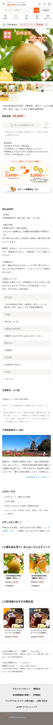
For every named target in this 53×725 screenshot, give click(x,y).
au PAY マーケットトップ (26, 707)
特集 (37, 18)
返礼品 (5, 18)
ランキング (16, 18)
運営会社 (36, 689)
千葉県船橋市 (11, 25)
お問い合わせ (42, 701)
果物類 (23, 651)
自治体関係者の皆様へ (21, 695)
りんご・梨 (35, 651)
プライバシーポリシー (21, 689)
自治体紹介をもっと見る (36, 477)
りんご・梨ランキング (28, 666)
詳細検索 (46, 10)
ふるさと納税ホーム (9, 651)
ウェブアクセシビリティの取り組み (20, 701)
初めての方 (47, 18)
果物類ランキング (8, 666)
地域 (26, 18)
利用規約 (36, 695)
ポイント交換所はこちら (28, 189)
